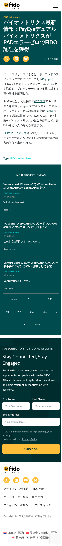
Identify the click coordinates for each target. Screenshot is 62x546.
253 (45, 311)
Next (37, 324)
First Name (9, 399)
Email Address (11, 414)
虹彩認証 (39, 101)
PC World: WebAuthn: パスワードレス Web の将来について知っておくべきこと (30, 225)
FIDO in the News (11, 17)
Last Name (39, 399)
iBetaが (49, 110)
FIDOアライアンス (15, 133)
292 (24, 324)
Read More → (9, 209)
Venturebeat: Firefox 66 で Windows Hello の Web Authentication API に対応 (29, 185)
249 (50, 299)
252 (32, 311)
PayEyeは (48, 79)
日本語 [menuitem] (20, 537)
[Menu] (55, 5)
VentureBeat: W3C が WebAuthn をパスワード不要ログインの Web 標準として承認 (31, 264)
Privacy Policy (29, 439)
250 (7, 311)
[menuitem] (13, 532)
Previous (14, 299)
